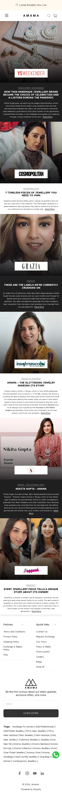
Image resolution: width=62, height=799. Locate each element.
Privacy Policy (10, 636)
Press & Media (43, 646)
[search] (49, 15)
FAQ (5, 654)
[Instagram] (27, 773)
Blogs (39, 661)
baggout (31, 585)
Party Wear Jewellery (36, 731)
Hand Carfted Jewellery (26, 757)
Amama (35, 784)
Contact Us (42, 631)
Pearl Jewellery (26, 735)
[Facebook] (19, 773)
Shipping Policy (11, 641)
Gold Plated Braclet (44, 726)
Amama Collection (22, 748)
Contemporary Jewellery (24, 761)
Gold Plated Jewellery (13, 731)
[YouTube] (35, 773)
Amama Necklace (40, 744)
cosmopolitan (31, 188)
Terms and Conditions (14, 631)
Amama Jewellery (22, 744)
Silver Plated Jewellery (14, 752)
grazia (31, 281)
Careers (40, 656)
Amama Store (33, 752)
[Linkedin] (42, 773)
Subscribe (31, 713)
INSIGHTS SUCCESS (31, 379)
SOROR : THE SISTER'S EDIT (31, 485)
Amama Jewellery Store (44, 748)
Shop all (40, 666)
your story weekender (31, 88)
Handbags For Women (23, 726)
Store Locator (43, 651)
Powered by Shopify (31, 789)
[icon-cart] (55, 15)
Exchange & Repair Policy (12, 648)
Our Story (41, 641)
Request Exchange (45, 636)
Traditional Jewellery (29, 739)
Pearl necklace (42, 735)
